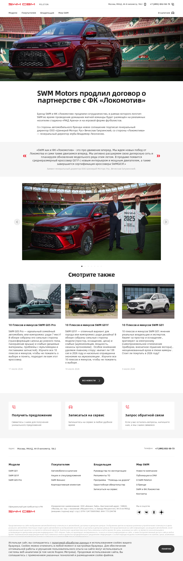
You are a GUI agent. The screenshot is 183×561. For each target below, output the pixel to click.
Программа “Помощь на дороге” (112, 480)
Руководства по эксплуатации (110, 470)
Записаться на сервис (105, 489)
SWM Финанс (58, 480)
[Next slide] (166, 222)
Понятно (166, 549)
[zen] (161, 512)
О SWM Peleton (144, 480)
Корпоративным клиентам (66, 484)
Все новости (89, 380)
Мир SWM (63, 12)
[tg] (139, 512)
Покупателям (29, 12)
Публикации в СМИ (146, 475)
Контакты (141, 493)
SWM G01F (14, 475)
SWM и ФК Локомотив (147, 489)
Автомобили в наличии (64, 470)
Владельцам (47, 12)
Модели (13, 12)
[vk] (146, 512)
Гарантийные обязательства (109, 484)
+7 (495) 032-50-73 (164, 448)
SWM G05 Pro (15, 480)
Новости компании (146, 470)
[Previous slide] (17, 222)
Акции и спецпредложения (66, 475)
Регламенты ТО (102, 475)
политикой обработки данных (70, 542)
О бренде (141, 484)
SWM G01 (13, 470)
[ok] (154, 512)
